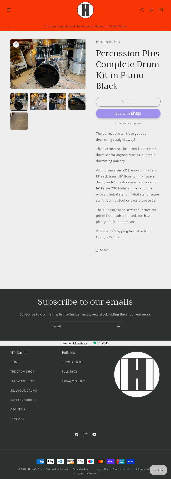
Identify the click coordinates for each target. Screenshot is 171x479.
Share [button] (104, 250)
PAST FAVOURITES (23, 400)
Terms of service (122, 469)
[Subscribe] (118, 326)
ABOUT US (17, 409)
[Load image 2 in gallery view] (38, 102)
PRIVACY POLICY (73, 381)
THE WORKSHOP (22, 381)
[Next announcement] (162, 26)
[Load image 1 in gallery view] (19, 102)
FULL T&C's (70, 371)
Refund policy (80, 469)
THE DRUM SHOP (22, 371)
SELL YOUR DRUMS (23, 390)
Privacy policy (100, 469)
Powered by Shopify (57, 469)
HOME (14, 362)
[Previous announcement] (8, 26)
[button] (8, 10)
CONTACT (17, 419)
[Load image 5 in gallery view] (19, 121)
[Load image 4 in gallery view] (77, 102)
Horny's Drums (36, 469)
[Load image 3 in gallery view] (57, 102)
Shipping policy (144, 469)
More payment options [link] (128, 123)
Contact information (87, 473)
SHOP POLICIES (73, 362)
